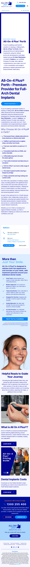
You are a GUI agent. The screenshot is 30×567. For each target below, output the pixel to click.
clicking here (16, 563)
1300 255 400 (21, 3)
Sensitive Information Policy (9, 544)
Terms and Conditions (14, 543)
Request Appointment (11, 104)
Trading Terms (24, 543)
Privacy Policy (6, 543)
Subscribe (15, 536)
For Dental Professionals (21, 544)
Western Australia (5, 10)
